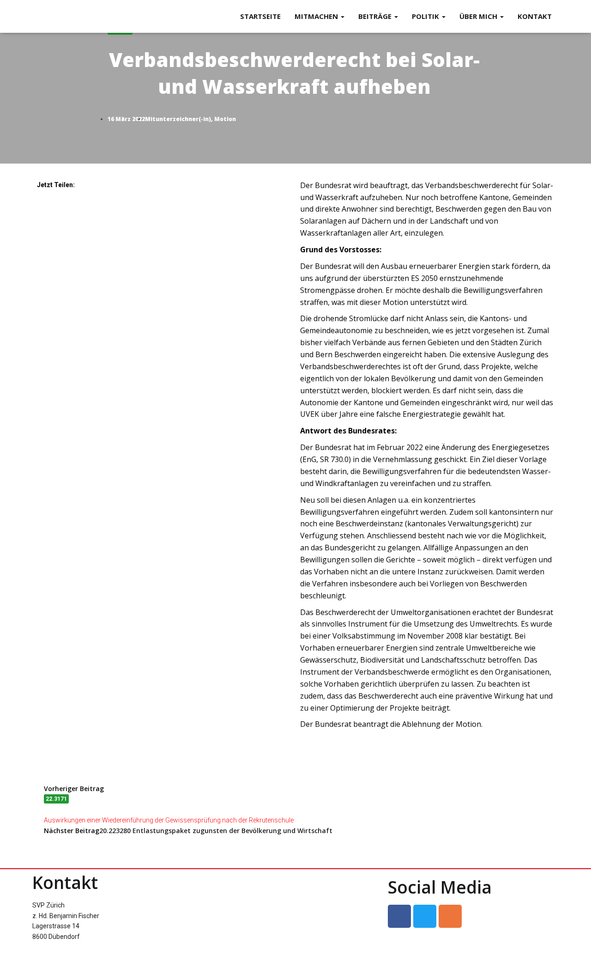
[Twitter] (424, 916)
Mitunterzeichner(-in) (178, 119)
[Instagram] (450, 916)
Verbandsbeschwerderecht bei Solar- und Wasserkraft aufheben (294, 62)
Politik (426, 16)
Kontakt (535, 16)
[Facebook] (399, 916)
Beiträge (375, 16)
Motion (225, 119)
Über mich (479, 16)
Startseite (260, 16)
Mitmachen (317, 16)
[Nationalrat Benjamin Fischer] (49, 16)
